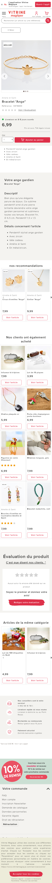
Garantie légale (10, 815)
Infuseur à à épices (10, 372)
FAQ (4, 795)
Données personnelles (14, 811)
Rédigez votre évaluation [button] (26, 602)
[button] (26, 788)
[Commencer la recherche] (48, 20)
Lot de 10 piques (35, 372)
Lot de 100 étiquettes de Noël (12, 654)
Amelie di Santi (9, 98)
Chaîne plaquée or (10, 414)
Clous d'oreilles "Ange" (13, 299)
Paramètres (15, 881)
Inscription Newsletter (14, 803)
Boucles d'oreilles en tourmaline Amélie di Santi (11, 515)
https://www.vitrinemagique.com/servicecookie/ (23, 867)
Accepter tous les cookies (26, 874)
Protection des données (29, 881)
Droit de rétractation (13, 819)
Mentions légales (17, 879)
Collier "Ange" (34, 299)
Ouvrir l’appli (43, 4)
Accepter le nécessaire (33, 879)
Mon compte (9, 799)
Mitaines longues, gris (38, 458)
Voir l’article (12, 317)
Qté (3, 135)
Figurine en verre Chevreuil (9, 459)
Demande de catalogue (14, 807)
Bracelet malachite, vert (38, 509)
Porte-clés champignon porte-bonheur (38, 415)
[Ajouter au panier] (32, 135)
